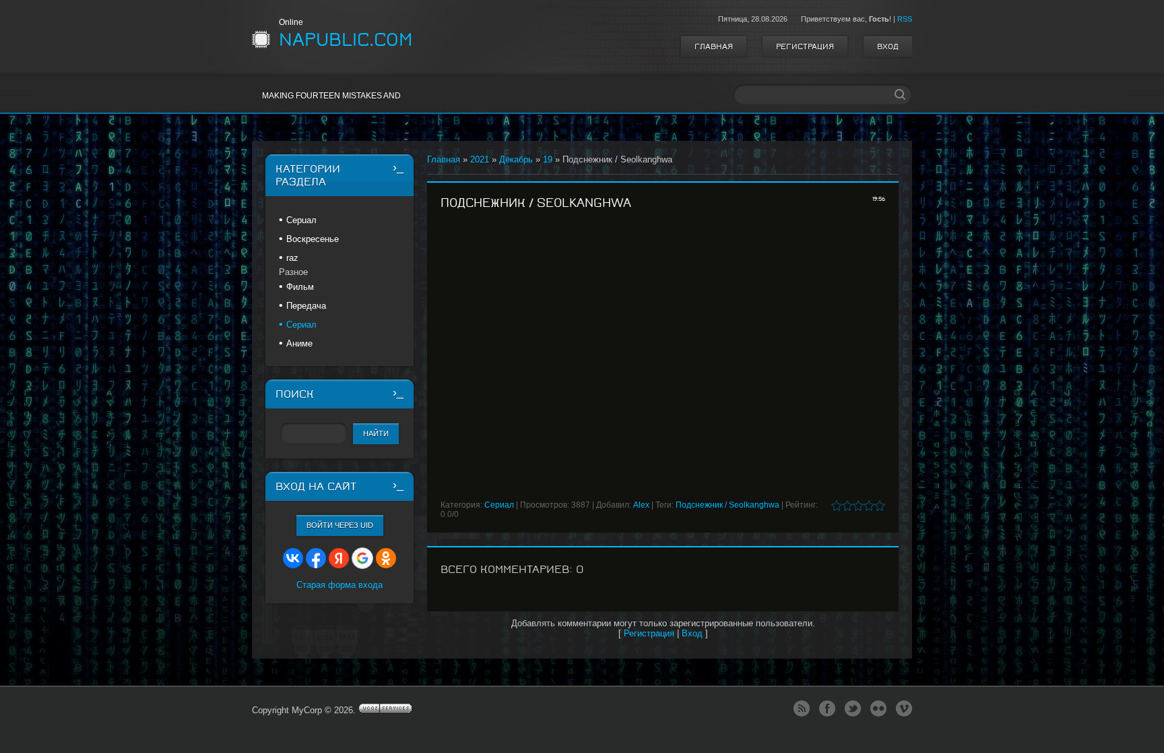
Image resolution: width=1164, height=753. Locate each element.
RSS (904, 19)
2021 (479, 159)
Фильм (300, 287)
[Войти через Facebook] (316, 558)
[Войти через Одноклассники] (386, 558)
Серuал (301, 220)
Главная (713, 46)
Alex (641, 505)
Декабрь (516, 159)
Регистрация (805, 46)
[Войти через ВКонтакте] (293, 558)
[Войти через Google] (362, 558)
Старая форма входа (339, 585)
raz (292, 258)
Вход (888, 46)
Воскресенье (312, 239)
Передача (306, 306)
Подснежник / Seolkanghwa (727, 505)
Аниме (299, 343)
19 (547, 159)
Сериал (499, 505)
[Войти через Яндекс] (339, 558)
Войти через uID (339, 525)
